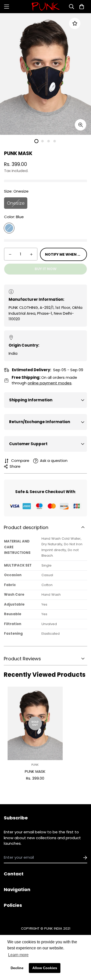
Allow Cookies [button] (44, 968)
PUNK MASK (35, 771)
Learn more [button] (18, 955)
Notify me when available (66, 254)
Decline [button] (17, 968)
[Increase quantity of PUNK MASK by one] (31, 254)
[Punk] (45, 6)
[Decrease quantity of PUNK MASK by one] (10, 254)
